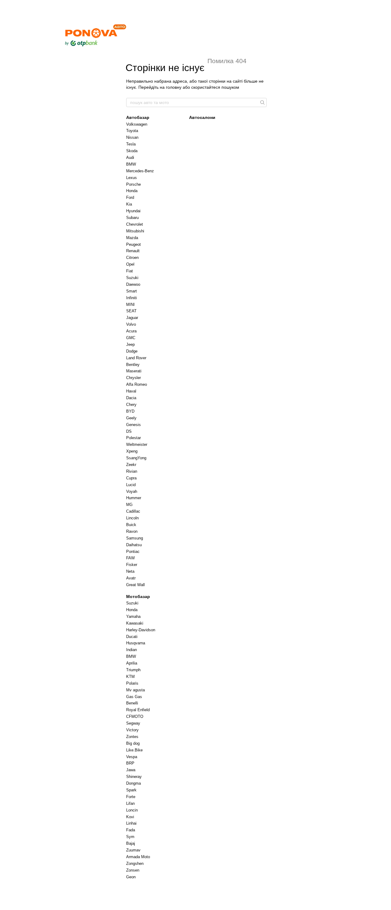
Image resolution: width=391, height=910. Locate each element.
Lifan (130, 803)
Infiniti (131, 298)
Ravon (131, 531)
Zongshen (135, 863)
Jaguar (132, 317)
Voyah (131, 491)
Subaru (132, 217)
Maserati (133, 371)
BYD (130, 411)
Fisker (131, 564)
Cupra (131, 478)
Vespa (131, 756)
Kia (129, 204)
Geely (131, 418)
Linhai (131, 823)
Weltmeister (136, 444)
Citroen (132, 257)
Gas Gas (134, 696)
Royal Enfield (138, 710)
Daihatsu (134, 545)
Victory (132, 730)
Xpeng (131, 451)
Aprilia (131, 663)
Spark (131, 790)
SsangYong (136, 458)
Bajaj (130, 843)
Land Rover (136, 358)
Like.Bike (134, 750)
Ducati (131, 636)
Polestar (133, 437)
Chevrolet (134, 224)
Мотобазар (138, 596)
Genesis (133, 424)
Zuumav (133, 850)
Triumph (133, 670)
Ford (130, 197)
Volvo (131, 324)
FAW (130, 558)
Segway (133, 723)
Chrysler (133, 377)
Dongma (133, 783)
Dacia (131, 398)
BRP (130, 763)
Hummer (133, 498)
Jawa (130, 770)
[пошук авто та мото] (262, 102)
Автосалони (202, 117)
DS (129, 431)
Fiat (129, 271)
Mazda (132, 237)
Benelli (132, 703)
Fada (130, 830)
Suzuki (132, 277)
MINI (130, 304)
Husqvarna (135, 643)
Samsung (134, 538)
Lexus (131, 177)
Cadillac (133, 511)
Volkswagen (136, 124)
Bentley (133, 364)
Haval (131, 391)
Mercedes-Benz (140, 171)
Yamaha (133, 616)
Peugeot (133, 244)
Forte (130, 796)
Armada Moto (138, 856)
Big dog (133, 743)
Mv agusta (135, 690)
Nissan (132, 137)
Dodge (131, 351)
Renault (133, 251)
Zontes (132, 736)
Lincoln (132, 518)
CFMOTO (134, 716)
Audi (130, 157)
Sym (130, 836)
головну (173, 87)
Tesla (131, 144)
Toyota (132, 130)
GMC (130, 337)
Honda (131, 190)
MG (129, 504)
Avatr (131, 578)
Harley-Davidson (140, 630)
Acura (131, 331)
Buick (131, 524)
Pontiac (133, 551)
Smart (131, 291)
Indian (131, 649)
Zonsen (132, 870)
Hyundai (133, 211)
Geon (131, 877)
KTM (130, 676)
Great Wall (135, 584)
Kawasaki (134, 623)
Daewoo (133, 284)
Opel (130, 264)
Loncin (132, 810)
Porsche (133, 184)
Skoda (131, 151)
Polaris (132, 683)
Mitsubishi (135, 231)
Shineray (134, 776)
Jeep (130, 344)
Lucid (131, 484)
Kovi (130, 817)
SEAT (131, 311)
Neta (130, 571)
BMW (131, 164)
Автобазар (137, 117)
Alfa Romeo (136, 384)
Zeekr (131, 464)
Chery (131, 404)
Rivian (131, 471)
